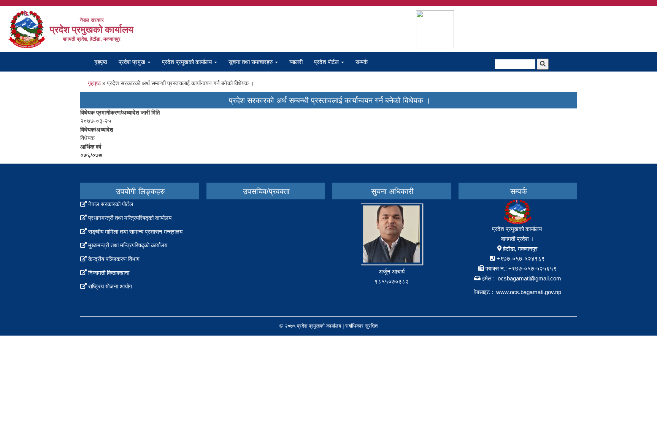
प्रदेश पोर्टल (327, 62)
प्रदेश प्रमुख (133, 62)
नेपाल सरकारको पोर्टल (110, 204)
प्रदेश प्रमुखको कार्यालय (187, 62)
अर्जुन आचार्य (392, 271)
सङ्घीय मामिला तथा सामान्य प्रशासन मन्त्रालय (135, 231)
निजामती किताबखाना (108, 272)
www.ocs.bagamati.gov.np (528, 292)
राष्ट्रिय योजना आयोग (110, 286)
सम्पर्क (361, 62)
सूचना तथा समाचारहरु (251, 62)
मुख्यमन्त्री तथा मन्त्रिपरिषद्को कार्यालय (127, 245)
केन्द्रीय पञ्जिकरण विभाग (114, 259)
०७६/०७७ (91, 155)
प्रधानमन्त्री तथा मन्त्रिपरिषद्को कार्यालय (129, 218)
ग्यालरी (296, 62)
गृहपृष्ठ (100, 62)
